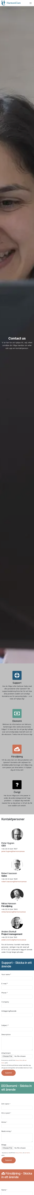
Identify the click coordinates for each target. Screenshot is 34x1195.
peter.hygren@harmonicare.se (13, 851)
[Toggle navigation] (31, 3)
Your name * (6, 974)
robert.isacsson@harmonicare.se (14, 882)
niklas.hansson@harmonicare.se (13, 912)
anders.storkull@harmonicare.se (13, 940)
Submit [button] (8, 1073)
